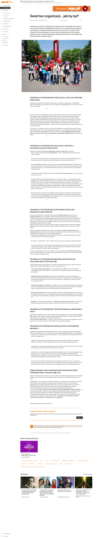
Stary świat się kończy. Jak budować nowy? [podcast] (64, 490)
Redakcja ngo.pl (69, 463)
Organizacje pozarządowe (51, 463)
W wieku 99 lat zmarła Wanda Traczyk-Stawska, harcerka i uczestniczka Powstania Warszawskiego (29, 492)
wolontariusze (40, 463)
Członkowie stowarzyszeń (82, 460)
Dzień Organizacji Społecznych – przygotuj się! (28, 454)
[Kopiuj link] (80, 20)
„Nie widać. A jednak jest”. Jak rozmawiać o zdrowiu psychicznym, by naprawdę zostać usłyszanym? (83, 492)
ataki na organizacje (54, 460)
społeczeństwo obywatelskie (67, 460)
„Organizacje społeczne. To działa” (29, 460)
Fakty (46, 460)
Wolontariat (31, 463)
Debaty (61, 463)
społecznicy (24, 463)
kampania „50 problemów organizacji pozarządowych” (33, 466)
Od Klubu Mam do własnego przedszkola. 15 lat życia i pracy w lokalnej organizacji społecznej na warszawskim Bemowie (47, 492)
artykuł (40, 460)
